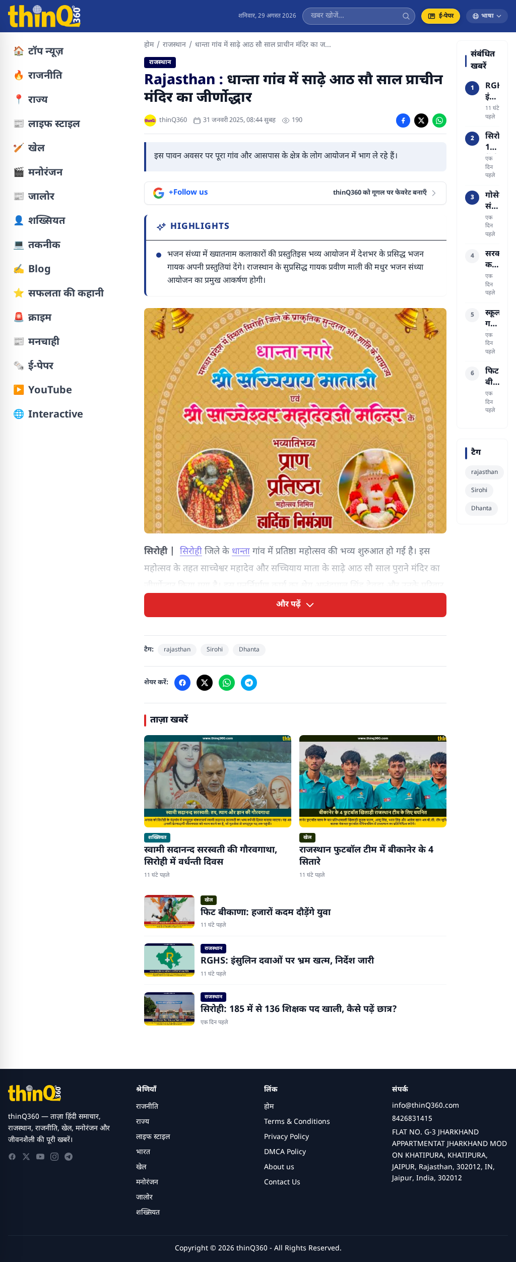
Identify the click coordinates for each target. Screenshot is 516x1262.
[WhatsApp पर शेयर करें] (439, 120)
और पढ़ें (288, 604)
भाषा (487, 16)
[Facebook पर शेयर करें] (403, 120)
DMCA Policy (285, 1152)
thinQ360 (173, 120)
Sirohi (215, 650)
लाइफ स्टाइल (153, 1137)
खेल (141, 1167)
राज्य (142, 1122)
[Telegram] (68, 1157)
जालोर (144, 1198)
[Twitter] (26, 1157)
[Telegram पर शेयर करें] (249, 683)
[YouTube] (40, 1157)
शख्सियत (148, 1213)
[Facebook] (12, 1157)
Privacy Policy (286, 1137)
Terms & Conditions (297, 1122)
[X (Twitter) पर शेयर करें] (421, 120)
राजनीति (147, 1107)
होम (149, 45)
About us (279, 1167)
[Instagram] (54, 1157)
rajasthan (177, 650)
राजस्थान (174, 45)
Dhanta (249, 650)
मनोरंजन (147, 1182)
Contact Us (282, 1182)
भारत (143, 1152)
